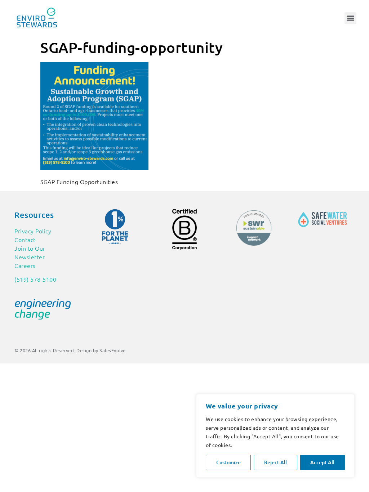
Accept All (322, 462)
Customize (228, 462)
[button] (350, 18)
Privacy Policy (32, 231)
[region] (275, 436)
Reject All (275, 462)
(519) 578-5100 (35, 279)
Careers (25, 265)
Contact (25, 239)
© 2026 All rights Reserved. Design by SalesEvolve (70, 350)
